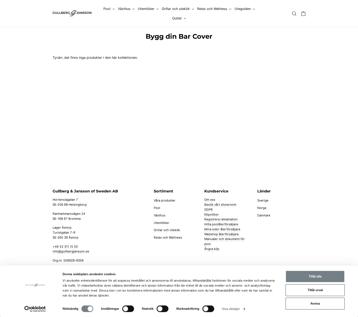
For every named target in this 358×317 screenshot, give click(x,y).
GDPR (208, 209)
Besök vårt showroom (220, 205)
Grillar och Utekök (167, 230)
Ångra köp (211, 249)
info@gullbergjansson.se (71, 251)
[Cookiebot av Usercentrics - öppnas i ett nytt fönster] (35, 309)
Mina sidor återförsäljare (222, 229)
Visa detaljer (231, 309)
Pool (107, 9)
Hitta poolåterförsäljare (221, 224)
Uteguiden (243, 9)
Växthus (124, 9)
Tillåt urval (315, 290)
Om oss (209, 200)
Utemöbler (146, 9)
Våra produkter (164, 200)
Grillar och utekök (176, 9)
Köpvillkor (211, 214)
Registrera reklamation (221, 219)
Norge (261, 208)
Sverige (262, 200)
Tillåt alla (315, 276)
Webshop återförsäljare (221, 234)
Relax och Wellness (212, 9)
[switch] (128, 308)
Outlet (177, 18)
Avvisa (315, 303)
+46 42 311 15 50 (65, 247)
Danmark (263, 215)
